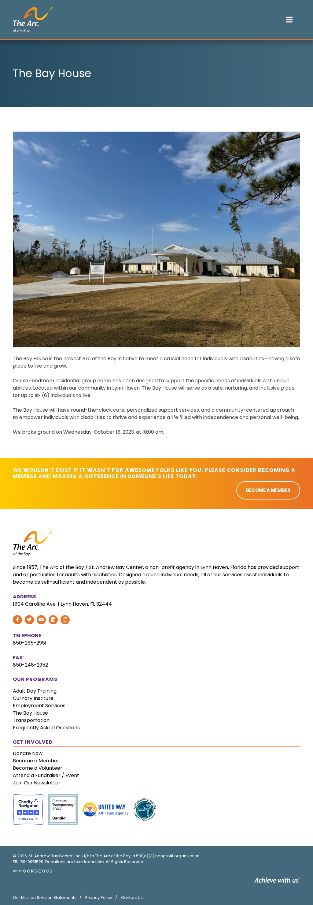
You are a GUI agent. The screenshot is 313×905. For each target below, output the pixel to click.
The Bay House (30, 712)
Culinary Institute (33, 698)
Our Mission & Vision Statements (44, 897)
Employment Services (39, 705)
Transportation (31, 720)
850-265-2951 (29, 642)
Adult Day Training (35, 690)
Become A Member (268, 490)
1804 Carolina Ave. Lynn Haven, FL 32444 (62, 604)
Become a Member (36, 760)
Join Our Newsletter (37, 782)
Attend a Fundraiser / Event (46, 775)
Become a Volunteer (37, 768)
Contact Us (132, 897)
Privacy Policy (98, 897)
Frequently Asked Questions (46, 727)
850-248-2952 (30, 664)
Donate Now (27, 753)
